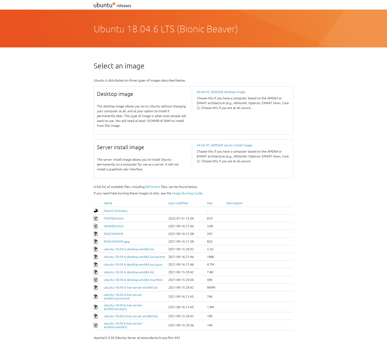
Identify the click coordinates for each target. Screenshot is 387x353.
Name (108, 203)
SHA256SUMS (113, 234)
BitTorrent (153, 187)
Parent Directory (115, 211)
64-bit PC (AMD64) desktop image (221, 92)
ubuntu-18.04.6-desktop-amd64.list (129, 272)
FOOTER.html (113, 218)
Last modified (178, 203)
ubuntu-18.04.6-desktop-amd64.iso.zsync (133, 264)
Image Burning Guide (187, 193)
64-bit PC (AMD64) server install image (224, 145)
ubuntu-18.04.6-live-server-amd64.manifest (123, 325)
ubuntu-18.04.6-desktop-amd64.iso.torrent (134, 257)
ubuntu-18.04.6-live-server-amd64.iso (131, 287)
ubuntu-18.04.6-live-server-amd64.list (131, 316)
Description (234, 203)
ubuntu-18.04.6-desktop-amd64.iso (129, 249)
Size (210, 203)
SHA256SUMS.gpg (117, 241)
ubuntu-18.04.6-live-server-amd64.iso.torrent (123, 296)
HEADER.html (113, 226)
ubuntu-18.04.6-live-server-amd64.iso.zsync (123, 307)
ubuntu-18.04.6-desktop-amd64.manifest (133, 280)
